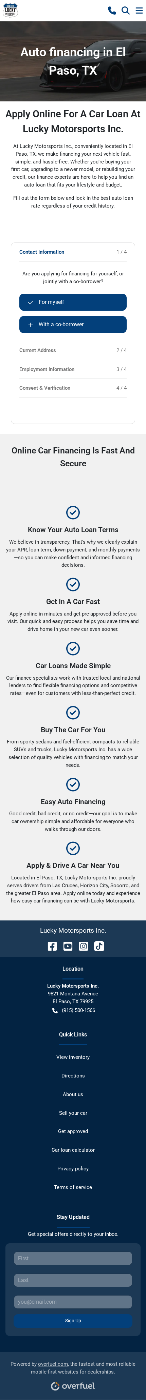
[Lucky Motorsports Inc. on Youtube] (65, 946)
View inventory (73, 1057)
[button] (112, 10)
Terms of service (73, 1187)
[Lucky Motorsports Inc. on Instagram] (81, 946)
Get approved (73, 1131)
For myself (51, 302)
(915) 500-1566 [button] (78, 1010)
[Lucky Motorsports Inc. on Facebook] (49, 946)
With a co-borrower (61, 324)
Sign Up (73, 1320)
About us (73, 1094)
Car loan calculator (73, 1150)
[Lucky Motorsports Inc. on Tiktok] (96, 946)
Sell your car (73, 1113)
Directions (73, 1076)
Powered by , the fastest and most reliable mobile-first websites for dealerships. (73, 1368)
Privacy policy (73, 1169)
